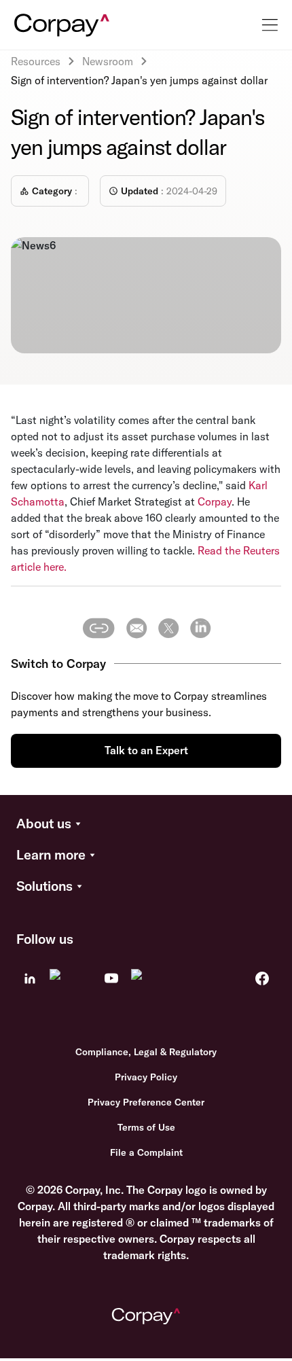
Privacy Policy (146, 1077)
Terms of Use (146, 1127)
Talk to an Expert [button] (146, 750)
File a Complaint (146, 1152)
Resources (35, 61)
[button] (146, 824)
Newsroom (107, 61)
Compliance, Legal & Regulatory (146, 1052)
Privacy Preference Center (146, 1102)
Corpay (215, 501)
